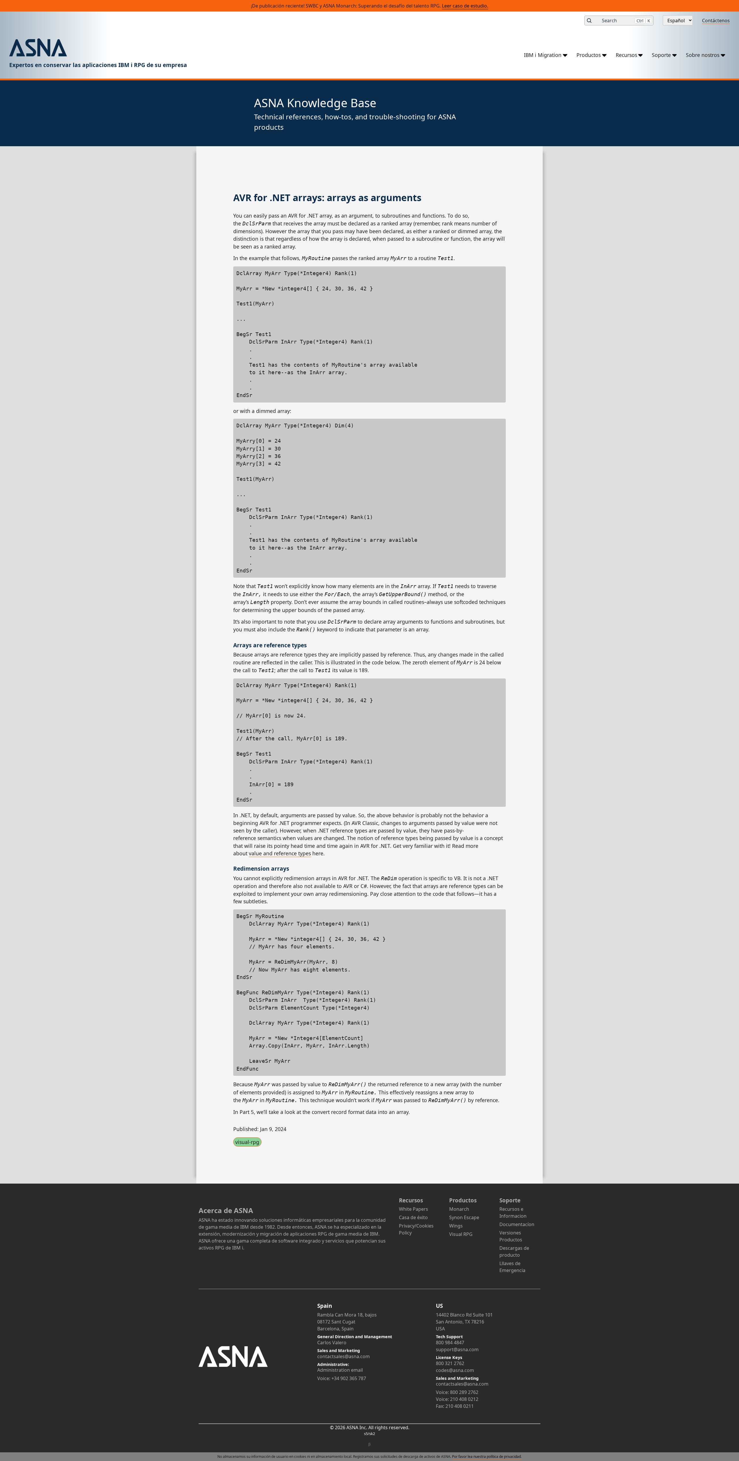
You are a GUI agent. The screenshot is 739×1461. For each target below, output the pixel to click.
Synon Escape (464, 1217)
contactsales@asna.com (343, 1356)
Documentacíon (516, 1224)
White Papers (413, 1209)
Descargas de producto (514, 1251)
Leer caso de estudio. (465, 6)
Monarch (459, 1209)
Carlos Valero (331, 1342)
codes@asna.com (455, 1370)
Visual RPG (461, 1234)
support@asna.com (457, 1349)
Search (626, 20)
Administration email (340, 1370)
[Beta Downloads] (369, 1444)
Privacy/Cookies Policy (416, 1229)
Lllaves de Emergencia (512, 1266)
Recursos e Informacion (513, 1212)
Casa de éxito (413, 1217)
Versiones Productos (510, 1236)
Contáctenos (716, 20)
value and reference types (280, 853)
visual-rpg (247, 1142)
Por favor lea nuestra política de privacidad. (487, 1456)
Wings (456, 1226)
